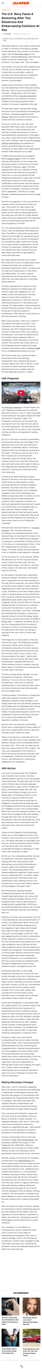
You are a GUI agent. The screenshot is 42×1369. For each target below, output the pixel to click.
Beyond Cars (6, 9)
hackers (5, 117)
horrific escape (33, 348)
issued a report (13, 159)
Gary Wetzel (7, 33)
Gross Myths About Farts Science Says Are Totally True (9, 1351)
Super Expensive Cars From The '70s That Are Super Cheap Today (31, 1352)
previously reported (12, 407)
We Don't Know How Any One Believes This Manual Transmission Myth (10, 1321)
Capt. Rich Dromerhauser (22, 1140)
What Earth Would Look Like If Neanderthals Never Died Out (30, 1321)
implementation (24, 1161)
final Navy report (22, 54)
